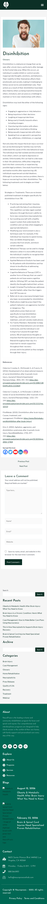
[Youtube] (15, 452)
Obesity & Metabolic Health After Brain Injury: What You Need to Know (30, 796)
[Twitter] (10, 452)
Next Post (23, 466)
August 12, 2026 (26, 788)
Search (5, 590)
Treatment (7, 694)
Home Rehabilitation (11, 673)
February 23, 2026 (27, 818)
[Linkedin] (20, 452)
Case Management (10, 665)
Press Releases (8, 682)
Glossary (6, 59)
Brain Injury (7, 661)
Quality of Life (8, 686)
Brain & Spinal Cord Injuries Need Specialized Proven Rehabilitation (30, 825)
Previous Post (23, 461)
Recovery (6, 690)
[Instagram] (25, 452)
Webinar (6, 698)
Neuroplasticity (9, 677)
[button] (42, 5)
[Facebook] (5, 452)
